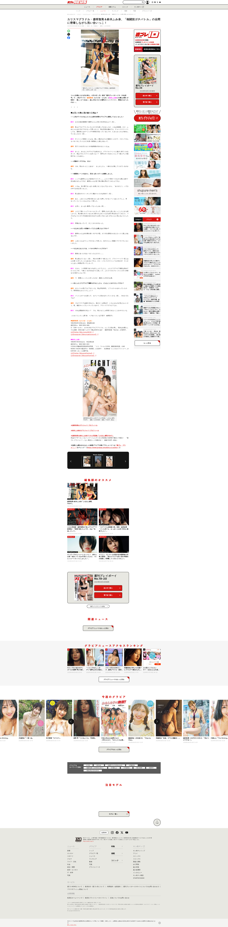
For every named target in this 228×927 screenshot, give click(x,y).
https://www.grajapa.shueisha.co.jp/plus (102, 447)
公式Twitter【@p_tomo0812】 (81, 332)
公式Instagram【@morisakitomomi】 (84, 334)
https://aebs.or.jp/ (88, 841)
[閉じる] (160, 923)
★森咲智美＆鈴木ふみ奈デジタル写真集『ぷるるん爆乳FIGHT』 (92, 435)
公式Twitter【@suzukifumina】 (82, 353)
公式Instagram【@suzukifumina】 (83, 355)
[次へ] (125, 461)
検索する (143, 2)
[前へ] (70, 461)
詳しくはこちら (71, 924)
